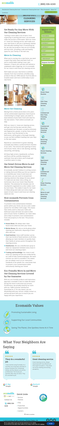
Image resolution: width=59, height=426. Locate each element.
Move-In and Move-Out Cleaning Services (45, 195)
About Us (53, 9)
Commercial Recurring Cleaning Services (45, 129)
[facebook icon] (47, 420)
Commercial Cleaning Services (30, 9)
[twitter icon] (51, 420)
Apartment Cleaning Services (44, 162)
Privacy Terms (30, 420)
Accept (50, 423)
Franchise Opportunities (23, 407)
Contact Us (8, 400)
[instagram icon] (54, 420)
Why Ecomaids (45, 9)
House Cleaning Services (46, 152)
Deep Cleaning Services (46, 184)
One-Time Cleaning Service (44, 103)
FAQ (19, 403)
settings (42, 424)
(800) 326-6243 (48, 4)
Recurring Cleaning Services (44, 141)
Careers (20, 411)
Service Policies (20, 398)
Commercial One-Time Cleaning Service (45, 116)
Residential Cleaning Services (11, 9)
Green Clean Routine (45, 93)
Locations (5, 12)
